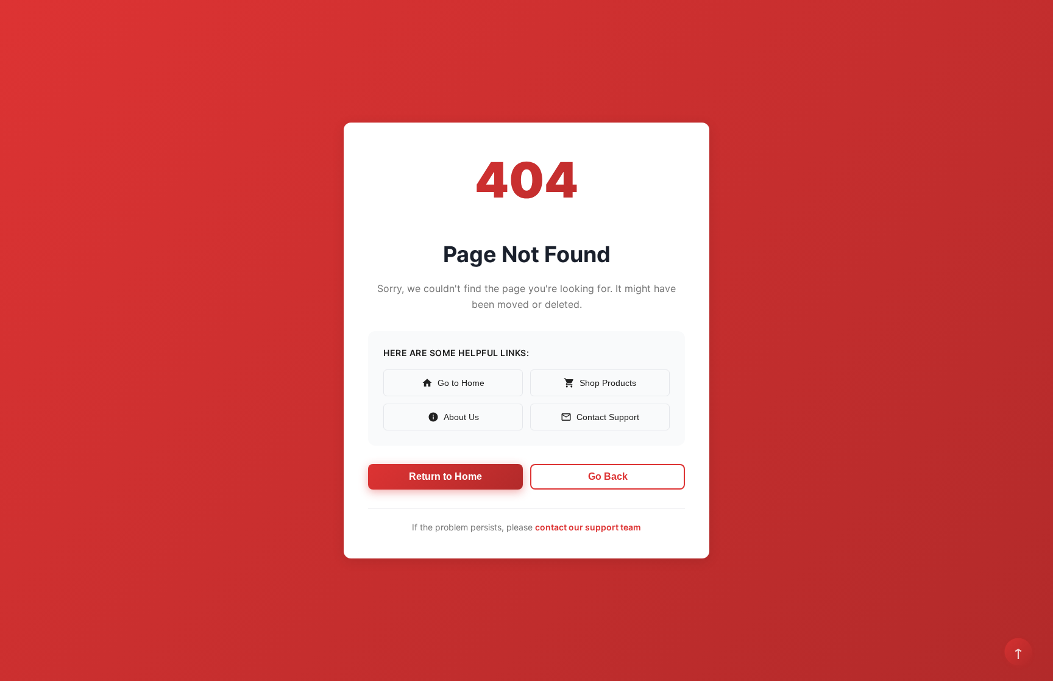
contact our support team (588, 527)
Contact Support (607, 417)
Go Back (608, 476)
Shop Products (608, 383)
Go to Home (461, 383)
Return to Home (445, 476)
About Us (461, 417)
